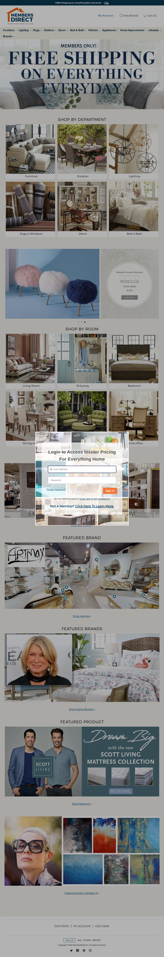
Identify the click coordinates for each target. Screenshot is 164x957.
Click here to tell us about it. (95, 498)
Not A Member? (82, 506)
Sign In (110, 490)
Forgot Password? (56, 489)
